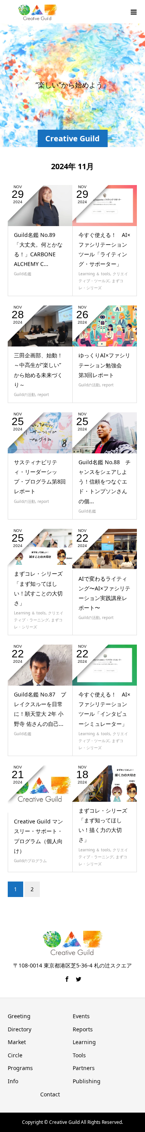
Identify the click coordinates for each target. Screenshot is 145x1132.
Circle (15, 1055)
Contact (50, 1094)
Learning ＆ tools (94, 273)
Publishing (87, 1081)
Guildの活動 (24, 394)
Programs (20, 1068)
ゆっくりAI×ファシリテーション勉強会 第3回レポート (104, 365)
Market (17, 1042)
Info (13, 1081)
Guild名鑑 (22, 273)
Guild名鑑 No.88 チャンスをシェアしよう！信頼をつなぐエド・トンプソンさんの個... (104, 481)
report (43, 394)
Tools (79, 1055)
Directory (19, 1029)
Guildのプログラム (30, 860)
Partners (84, 1068)
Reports (83, 1029)
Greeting (19, 1016)
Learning (84, 1042)
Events (81, 1016)
